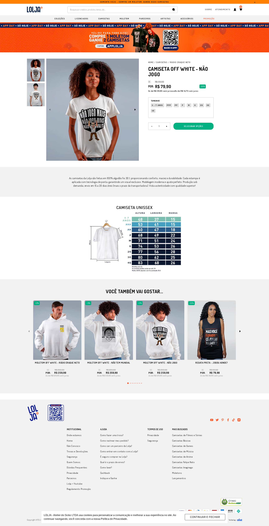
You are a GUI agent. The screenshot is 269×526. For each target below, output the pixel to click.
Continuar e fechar (205, 517)
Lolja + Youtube (75, 483)
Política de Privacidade (114, 519)
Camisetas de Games (182, 445)
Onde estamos (74, 435)
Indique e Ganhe (108, 478)
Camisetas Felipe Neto (183, 462)
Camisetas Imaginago (182, 467)
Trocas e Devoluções (77, 451)
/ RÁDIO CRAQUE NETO (179, 62)
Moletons (177, 472)
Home (151, 62)
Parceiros (71, 478)
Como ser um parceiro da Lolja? (116, 445)
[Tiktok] (233, 419)
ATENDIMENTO (222, 9)
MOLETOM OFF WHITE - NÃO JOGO (160, 362)
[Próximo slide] (135, 109)
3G (208, 105)
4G (153, 111)
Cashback (105, 472)
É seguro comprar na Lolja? (113, 456)
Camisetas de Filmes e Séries (187, 435)
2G (201, 105)
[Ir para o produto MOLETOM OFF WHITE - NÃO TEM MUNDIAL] (109, 330)
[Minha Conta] (235, 9)
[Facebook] (228, 419)
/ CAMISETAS (161, 62)
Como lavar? (106, 467)
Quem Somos (73, 462)
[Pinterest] (222, 419)
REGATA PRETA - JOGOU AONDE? (211, 362)
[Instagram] (239, 419)
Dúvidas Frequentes (77, 467)
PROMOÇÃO (209, 18)
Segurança (72, 456)
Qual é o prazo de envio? (112, 462)
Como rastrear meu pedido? (114, 440)
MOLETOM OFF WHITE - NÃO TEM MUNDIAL (108, 362)
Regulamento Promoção (79, 488)
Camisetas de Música (182, 451)
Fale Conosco (73, 445)
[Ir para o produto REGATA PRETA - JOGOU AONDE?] (211, 330)
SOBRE (208, 9)
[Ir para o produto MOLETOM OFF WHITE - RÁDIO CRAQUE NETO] (57, 330)
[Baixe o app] (55, 412)
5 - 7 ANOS (157, 105)
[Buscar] (173, 9)
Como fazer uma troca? (111, 435)
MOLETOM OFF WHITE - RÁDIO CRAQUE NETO (57, 362)
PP (176, 105)
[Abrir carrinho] (240, 9)
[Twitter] (217, 419)
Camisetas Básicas (181, 440)
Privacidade (72, 472)
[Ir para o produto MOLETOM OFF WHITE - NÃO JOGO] (160, 330)
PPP (169, 105)
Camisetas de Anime (182, 456)
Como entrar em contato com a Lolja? (119, 451)
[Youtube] (211, 419)
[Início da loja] (34, 9)
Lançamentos (179, 478)
